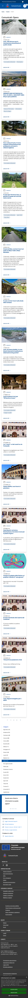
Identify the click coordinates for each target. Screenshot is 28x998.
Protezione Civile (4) (8, 769)
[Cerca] (25, 6)
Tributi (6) (5, 783)
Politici (4, 880)
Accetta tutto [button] (14, 989)
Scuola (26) (5, 772)
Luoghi (4, 933)
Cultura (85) (6, 741)
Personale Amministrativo (9, 882)
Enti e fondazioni (7, 878)
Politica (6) (5, 766)
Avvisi (4, 927)
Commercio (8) (6, 735)
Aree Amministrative (8, 874)
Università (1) (6, 789)
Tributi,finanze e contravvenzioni (13, 908)
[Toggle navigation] (3, 6)
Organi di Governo (7, 871)
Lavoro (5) (5, 755)
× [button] (26, 977)
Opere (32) (5, 761)
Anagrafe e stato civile (8, 891)
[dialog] (14, 987)
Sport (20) (5, 781)
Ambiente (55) (6, 732)
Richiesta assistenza (8, 967)
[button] (14, 995)
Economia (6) (6, 744)
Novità (7, 11)
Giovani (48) (6, 752)
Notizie (4, 923)
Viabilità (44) (6, 792)
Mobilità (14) (6, 758)
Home (3, 11)
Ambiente (7, 910)
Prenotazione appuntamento (9, 960)
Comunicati (8, 37)
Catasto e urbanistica (8, 895)
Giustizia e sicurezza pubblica (12, 906)
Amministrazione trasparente (10, 973)
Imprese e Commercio (8, 893)
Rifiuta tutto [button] (14, 992)
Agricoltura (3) (6, 729)
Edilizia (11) (6, 746)
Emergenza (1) (6, 749)
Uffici (4, 876)
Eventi (4, 935)
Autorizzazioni (8, 914)
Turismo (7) (5, 786)
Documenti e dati (7, 884)
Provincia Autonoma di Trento (9, 1)
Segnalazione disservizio (8, 962)
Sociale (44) (6, 778)
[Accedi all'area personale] (22, 1)
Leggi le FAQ (6, 965)
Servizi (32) (5, 775)
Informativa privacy (7, 976)
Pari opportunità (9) (7, 763)
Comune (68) (6, 738)
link (1, 986)
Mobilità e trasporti (7, 897)
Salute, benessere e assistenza (12, 912)
